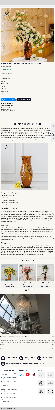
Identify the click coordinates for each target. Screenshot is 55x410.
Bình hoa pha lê (36, 137)
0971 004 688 (25, 99)
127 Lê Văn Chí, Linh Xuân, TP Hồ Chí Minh (11, 110)
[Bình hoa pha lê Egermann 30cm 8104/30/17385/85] (27, 272)
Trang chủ (12, 5)
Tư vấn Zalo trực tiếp (9, 99)
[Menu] (2, 2)
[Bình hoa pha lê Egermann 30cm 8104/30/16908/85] (9, 272)
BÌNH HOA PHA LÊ (19, 5)
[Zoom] (2, 60)
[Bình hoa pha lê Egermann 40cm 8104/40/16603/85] (45, 272)
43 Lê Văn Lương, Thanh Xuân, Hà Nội (10, 107)
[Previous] (1, 276)
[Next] (54, 276)
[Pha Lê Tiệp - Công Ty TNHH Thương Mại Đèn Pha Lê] (27, 2)
